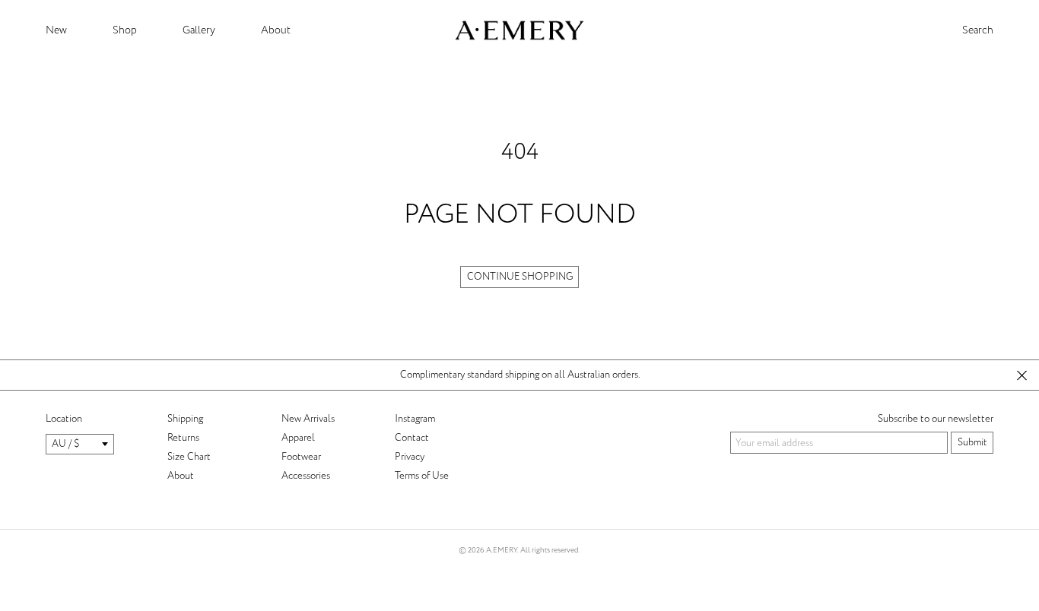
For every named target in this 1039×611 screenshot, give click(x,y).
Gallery (199, 30)
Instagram (415, 419)
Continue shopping (520, 276)
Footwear (301, 457)
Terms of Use (422, 476)
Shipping (185, 419)
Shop (125, 30)
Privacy (409, 457)
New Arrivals (308, 419)
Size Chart (189, 457)
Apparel (298, 438)
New (56, 30)
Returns (183, 438)
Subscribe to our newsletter (935, 419)
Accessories (305, 476)
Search (977, 30)
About (276, 30)
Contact (412, 438)
